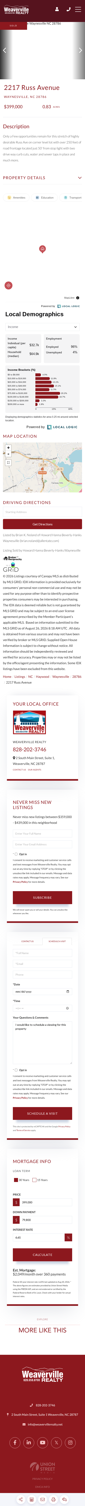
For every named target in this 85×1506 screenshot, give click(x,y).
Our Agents (34, 770)
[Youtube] (42, 1442)
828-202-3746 (69, 9)
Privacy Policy (20, 881)
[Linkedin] (28, 1442)
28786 (76, 677)
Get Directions (43, 524)
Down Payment (24, 1212)
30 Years (24, 1180)
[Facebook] (14, 1442)
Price (17, 1194)
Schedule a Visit (57, 941)
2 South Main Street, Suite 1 (44, 1415)
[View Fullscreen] (8, 463)
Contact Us (19, 770)
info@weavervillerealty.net (45, 1424)
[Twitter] (56, 1442)
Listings (19, 677)
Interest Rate (23, 1229)
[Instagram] (70, 1442)
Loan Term (21, 1171)
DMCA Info (42, 1486)
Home (7, 677)
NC (30, 677)
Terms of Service (23, 1130)
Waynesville (60, 677)
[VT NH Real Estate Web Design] (42, 1467)
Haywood (42, 677)
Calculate (42, 1254)
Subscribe (42, 897)
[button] (6, 50)
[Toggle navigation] (78, 9)
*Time (16, 1001)
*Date (16, 984)
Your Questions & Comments (30, 1017)
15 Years (42, 1180)
